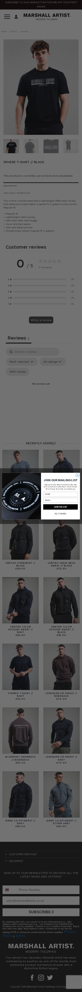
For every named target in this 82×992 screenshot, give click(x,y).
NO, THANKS (60, 513)
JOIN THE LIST (60, 507)
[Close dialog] (77, 475)
